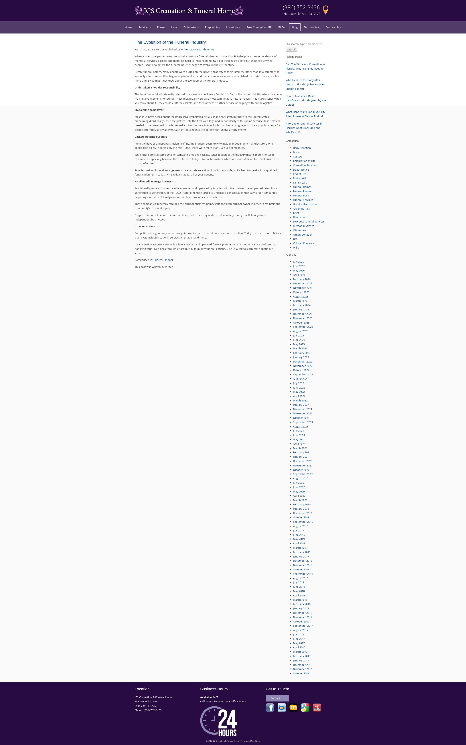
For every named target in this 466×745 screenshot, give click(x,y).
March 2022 (300, 400)
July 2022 (298, 383)
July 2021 (298, 431)
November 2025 (302, 287)
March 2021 (300, 448)
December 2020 (302, 461)
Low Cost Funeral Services (309, 221)
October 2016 (301, 673)
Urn (295, 239)
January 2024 (301, 309)
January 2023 (301, 357)
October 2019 (301, 517)
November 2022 (302, 366)
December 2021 (302, 409)
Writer (185, 49)
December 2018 (302, 560)
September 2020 (303, 474)
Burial (296, 152)
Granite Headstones (305, 204)
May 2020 (299, 491)
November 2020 (302, 465)
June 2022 (299, 387)
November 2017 (302, 617)
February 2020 (302, 504)
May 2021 (299, 439)
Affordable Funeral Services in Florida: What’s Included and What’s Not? (304, 128)
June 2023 (299, 340)
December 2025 (302, 283)
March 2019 (300, 547)
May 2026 (299, 270)
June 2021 (299, 435)
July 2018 (298, 582)
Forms (161, 27)
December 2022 (302, 361)
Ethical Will (300, 178)
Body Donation (302, 148)
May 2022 (299, 391)
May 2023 (299, 344)
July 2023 (298, 335)
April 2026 (299, 275)
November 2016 (302, 669)
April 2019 (299, 543)
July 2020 (298, 482)
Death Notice (301, 169)
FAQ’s (282, 27)
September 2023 (303, 326)
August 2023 (300, 331)
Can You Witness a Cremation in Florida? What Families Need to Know (305, 68)
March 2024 (300, 301)
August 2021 (300, 426)
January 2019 (301, 556)
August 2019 (300, 526)
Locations (232, 27)
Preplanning (212, 27)
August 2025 (300, 296)
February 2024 (302, 305)
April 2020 (299, 495)
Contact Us (332, 27)
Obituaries (190, 27)
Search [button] (291, 49)
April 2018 (299, 595)
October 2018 (301, 569)
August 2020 (300, 478)
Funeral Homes (302, 187)
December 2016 (302, 665)
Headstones (300, 217)
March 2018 (300, 600)
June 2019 (299, 535)
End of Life (299, 174)
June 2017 (299, 638)
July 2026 (298, 261)
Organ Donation (303, 234)
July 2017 (298, 634)
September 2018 (303, 573)
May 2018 (299, 591)
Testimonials (311, 27)
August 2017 (300, 630)
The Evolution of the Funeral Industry (170, 42)
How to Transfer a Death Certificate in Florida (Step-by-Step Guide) (306, 100)
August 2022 (300, 379)
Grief (296, 213)
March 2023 (300, 348)
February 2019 (302, 552)
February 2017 (302, 656)
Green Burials (301, 208)
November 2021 (302, 413)
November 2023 (302, 318)
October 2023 (301, 322)
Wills (296, 247)
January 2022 (301, 405)
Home (128, 27)
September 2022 (303, 374)
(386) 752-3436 (301, 7)
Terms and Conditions (250, 741)
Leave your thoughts (201, 49)
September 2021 (303, 422)
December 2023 (302, 314)
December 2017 (302, 612)
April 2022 (299, 396)
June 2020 (299, 487)
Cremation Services (305, 165)
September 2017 (303, 625)
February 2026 (302, 279)
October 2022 (301, 370)
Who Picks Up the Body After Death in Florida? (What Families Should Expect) (305, 84)
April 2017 (299, 647)
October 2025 (301, 292)
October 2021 (301, 417)
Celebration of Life (304, 161)
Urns (174, 27)
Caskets (297, 156)
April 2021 (299, 444)
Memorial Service (303, 226)
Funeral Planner (163, 260)
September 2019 (303, 521)
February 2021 (302, 452)
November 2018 (302, 565)
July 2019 (298, 530)
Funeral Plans (301, 195)
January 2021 (301, 456)
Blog (295, 27)
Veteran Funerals (303, 243)
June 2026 (299, 266)
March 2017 (300, 651)
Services (144, 27)
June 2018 (299, 586)
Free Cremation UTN (259, 27)
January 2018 (301, 608)
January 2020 (301, 509)
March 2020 (300, 500)
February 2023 (302, 352)
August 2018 (300, 578)
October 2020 (301, 470)
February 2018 (302, 604)
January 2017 (301, 660)
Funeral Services (303, 200)
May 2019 (299, 539)
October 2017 (301, 621)
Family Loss (300, 182)
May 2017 (299, 643)
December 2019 (302, 513)
